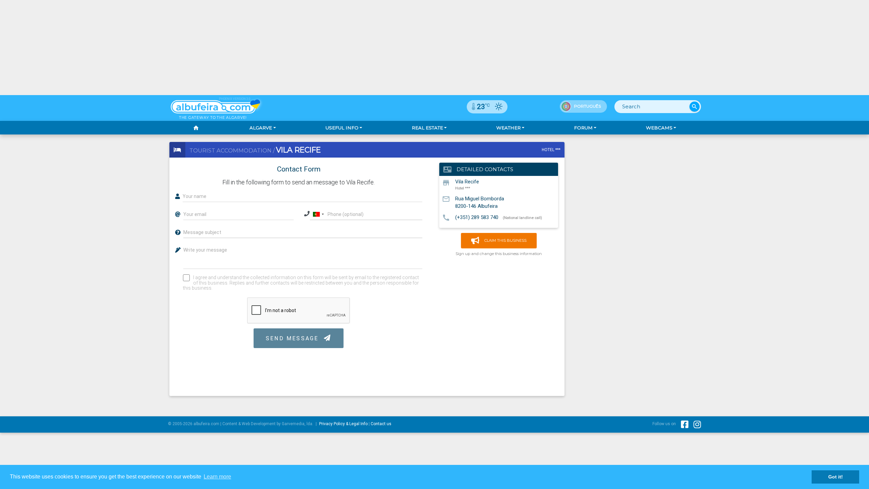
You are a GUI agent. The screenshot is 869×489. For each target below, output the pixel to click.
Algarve (260, 127)
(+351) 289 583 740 (476, 217)
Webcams (659, 127)
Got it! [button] (835, 476)
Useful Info (342, 127)
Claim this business (505, 240)
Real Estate (427, 127)
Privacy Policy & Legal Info (343, 423)
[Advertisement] (434, 47)
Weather (508, 127)
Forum (583, 127)
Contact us (381, 423)
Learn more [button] (217, 476)
